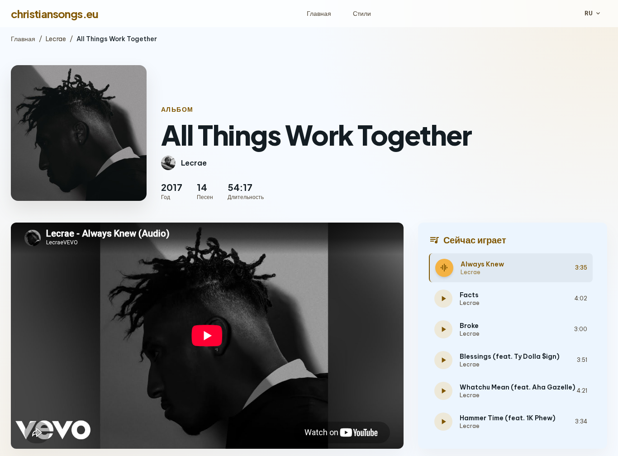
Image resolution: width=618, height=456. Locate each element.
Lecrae (56, 39)
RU (593, 13)
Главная (319, 14)
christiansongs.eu (55, 13)
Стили (362, 14)
